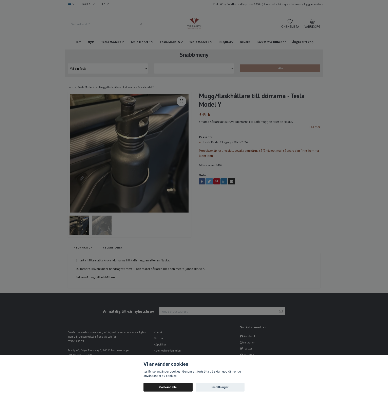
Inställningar (220, 387)
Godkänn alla (168, 387)
